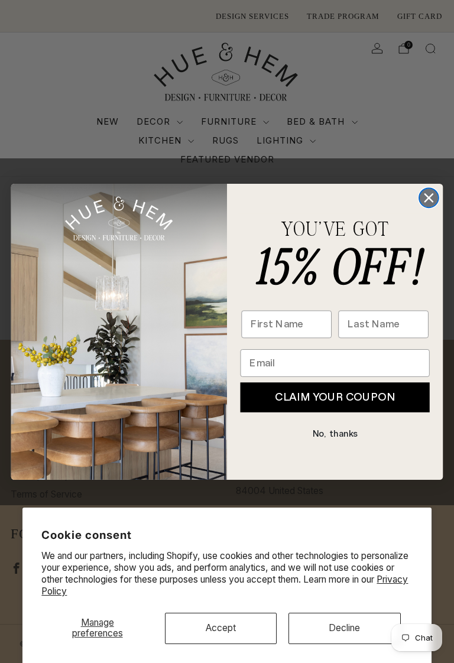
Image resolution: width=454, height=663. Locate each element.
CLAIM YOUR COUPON (334, 397)
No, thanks (335, 433)
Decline (344, 627)
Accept (221, 627)
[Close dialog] (429, 197)
